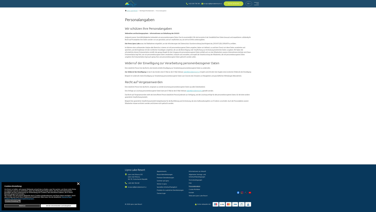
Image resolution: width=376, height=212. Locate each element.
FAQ (190, 183)
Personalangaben (194, 186)
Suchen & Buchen (233, 3)
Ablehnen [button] (22, 206)
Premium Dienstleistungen (165, 177)
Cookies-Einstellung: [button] (13, 201)
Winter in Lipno (162, 184)
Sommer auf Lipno (163, 181)
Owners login (161, 193)
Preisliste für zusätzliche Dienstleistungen (170, 190)
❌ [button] (78, 184)
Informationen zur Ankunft (197, 171)
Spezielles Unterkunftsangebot (167, 187)
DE (248, 3)
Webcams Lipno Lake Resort (198, 196)
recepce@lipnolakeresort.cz (137, 187)
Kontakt (191, 192)
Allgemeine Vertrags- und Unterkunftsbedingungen (197, 175)
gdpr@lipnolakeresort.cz (191, 72)
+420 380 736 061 (133, 183)
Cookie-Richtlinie (194, 189)
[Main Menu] (256, 3)
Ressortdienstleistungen (165, 174)
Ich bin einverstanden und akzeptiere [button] (58, 206)
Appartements (161, 171)
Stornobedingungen (195, 180)
